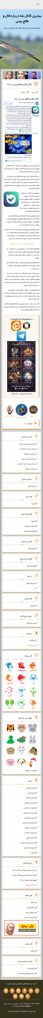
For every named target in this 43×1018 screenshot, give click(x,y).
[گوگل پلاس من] (27, 996)
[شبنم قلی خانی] (9, 76)
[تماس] (12, 991)
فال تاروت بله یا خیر (30, 847)
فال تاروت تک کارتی (30, 802)
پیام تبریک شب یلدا (30, 917)
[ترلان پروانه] (21, 76)
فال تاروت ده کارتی (30, 832)
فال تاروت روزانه (31, 787)
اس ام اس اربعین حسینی (29, 458)
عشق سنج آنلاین (31, 623)
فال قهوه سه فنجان (31, 526)
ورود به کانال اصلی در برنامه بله (21, 244)
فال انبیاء (34, 503)
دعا (36, 588)
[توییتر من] (6, 991)
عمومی (25, 423)
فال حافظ (34, 902)
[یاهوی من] (37, 991)
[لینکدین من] (15, 996)
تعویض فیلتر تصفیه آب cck (28, 880)
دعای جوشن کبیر (31, 583)
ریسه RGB (33, 640)
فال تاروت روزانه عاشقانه (28, 842)
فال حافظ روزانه (32, 907)
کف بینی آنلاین (32, 548)
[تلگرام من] (30, 991)
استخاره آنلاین (32, 486)
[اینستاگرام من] (18, 991)
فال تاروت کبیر (32, 792)
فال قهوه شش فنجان (30, 531)
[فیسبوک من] (24, 991)
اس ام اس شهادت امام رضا (28, 448)
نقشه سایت (11, 1011)
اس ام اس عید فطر (31, 468)
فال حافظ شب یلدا (31, 912)
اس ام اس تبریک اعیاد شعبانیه (27, 463)
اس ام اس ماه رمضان (30, 453)
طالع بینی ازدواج (32, 565)
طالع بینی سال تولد (31, 770)
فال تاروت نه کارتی (31, 827)
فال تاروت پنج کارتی (30, 817)
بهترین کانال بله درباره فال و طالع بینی (22, 18)
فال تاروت (33, 852)
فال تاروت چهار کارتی (30, 812)
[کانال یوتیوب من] (21, 996)
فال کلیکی (33, 605)
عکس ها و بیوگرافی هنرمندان (27, 973)
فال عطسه (33, 950)
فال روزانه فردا (32, 968)
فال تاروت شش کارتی (30, 822)
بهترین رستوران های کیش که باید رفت (25, 870)
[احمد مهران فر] (34, 76)
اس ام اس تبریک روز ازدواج (28, 443)
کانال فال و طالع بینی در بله (19, 84)
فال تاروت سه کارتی (30, 807)
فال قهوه (34, 521)
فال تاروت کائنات (31, 797)
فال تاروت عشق (32, 837)
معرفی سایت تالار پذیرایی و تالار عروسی (24, 875)
